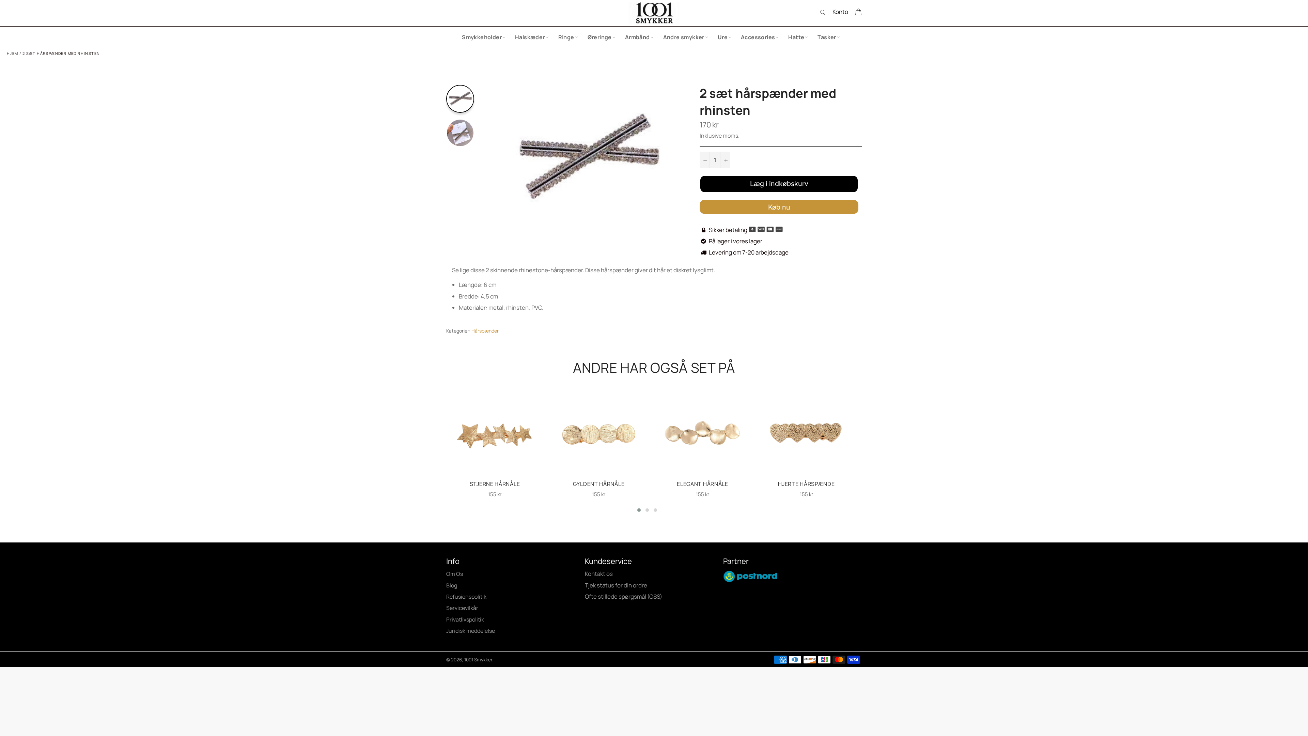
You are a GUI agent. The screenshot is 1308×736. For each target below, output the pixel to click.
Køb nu (779, 207)
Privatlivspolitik (465, 619)
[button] (639, 510)
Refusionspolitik (466, 596)
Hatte (796, 37)
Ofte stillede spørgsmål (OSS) (623, 596)
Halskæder (530, 37)
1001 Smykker (478, 660)
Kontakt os (599, 574)
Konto (840, 12)
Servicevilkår (462, 608)
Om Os (454, 574)
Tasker (827, 37)
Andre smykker (683, 37)
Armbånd (637, 37)
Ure (723, 37)
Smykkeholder (482, 37)
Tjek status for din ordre (616, 585)
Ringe (566, 37)
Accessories (758, 37)
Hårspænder (485, 330)
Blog (451, 585)
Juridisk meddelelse (470, 630)
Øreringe (600, 37)
